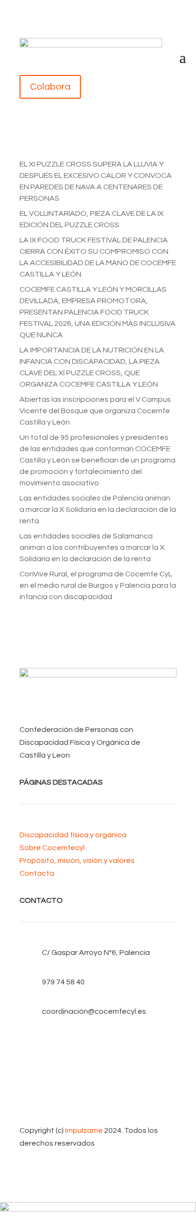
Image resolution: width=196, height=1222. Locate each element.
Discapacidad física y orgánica (73, 835)
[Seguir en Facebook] (98, 1042)
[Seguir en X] (98, 1057)
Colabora (50, 87)
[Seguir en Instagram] (98, 1088)
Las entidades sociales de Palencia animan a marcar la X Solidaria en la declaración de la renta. (98, 509)
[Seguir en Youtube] (98, 1073)
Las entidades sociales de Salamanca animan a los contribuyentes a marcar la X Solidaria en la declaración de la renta (92, 547)
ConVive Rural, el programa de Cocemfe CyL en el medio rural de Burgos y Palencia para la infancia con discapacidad (98, 585)
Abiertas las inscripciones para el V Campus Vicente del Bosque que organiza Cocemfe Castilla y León (95, 411)
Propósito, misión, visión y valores (77, 860)
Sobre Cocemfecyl (52, 848)
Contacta (37, 873)
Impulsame (84, 1130)
